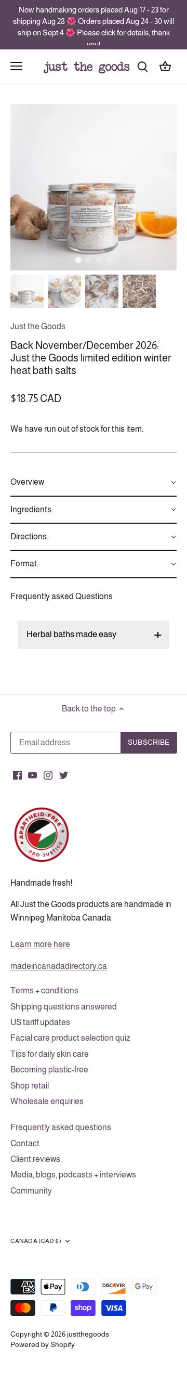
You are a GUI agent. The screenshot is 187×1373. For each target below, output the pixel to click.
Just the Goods (37, 326)
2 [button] (88, 260)
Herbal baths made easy (71, 634)
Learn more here (40, 944)
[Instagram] (48, 774)
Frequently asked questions (60, 1127)
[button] (93, 482)
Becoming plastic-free (49, 1069)
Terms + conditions (44, 990)
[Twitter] (63, 774)
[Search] (142, 66)
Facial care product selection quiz (70, 1037)
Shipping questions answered (63, 1006)
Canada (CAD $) (35, 1241)
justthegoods (88, 1334)
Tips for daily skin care (49, 1054)
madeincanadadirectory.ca (58, 966)
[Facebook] (17, 774)
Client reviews (35, 1159)
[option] (93, 187)
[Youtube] (32, 774)
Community (31, 1190)
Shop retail (29, 1085)
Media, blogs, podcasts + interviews (73, 1174)
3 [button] (99, 260)
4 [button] (109, 260)
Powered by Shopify (42, 1344)
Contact (24, 1143)
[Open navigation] (16, 66)
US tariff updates (40, 1022)
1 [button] (78, 260)
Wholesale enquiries (47, 1101)
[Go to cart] (165, 66)
